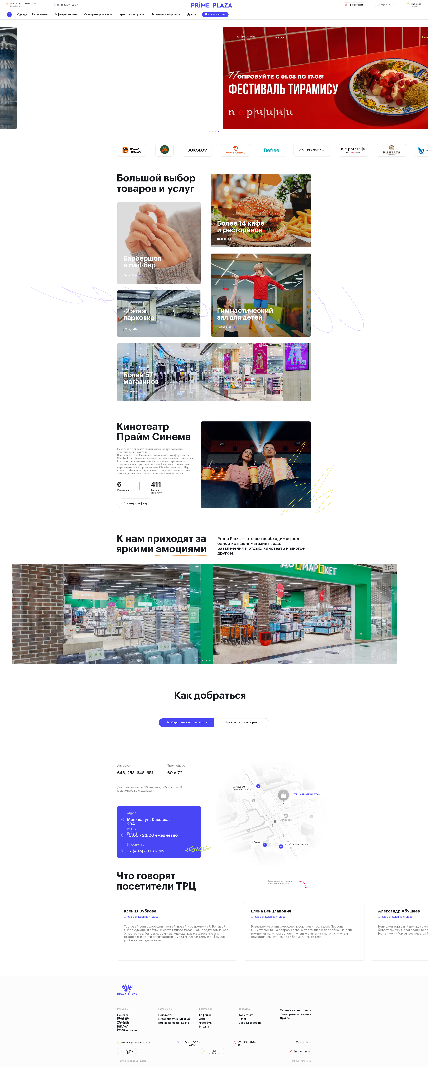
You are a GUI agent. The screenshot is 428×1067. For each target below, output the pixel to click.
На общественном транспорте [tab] (186, 722)
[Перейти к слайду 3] (215, 131)
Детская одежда (123, 1024)
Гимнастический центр (173, 1023)
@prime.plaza (303, 1042)
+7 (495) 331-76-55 (145, 851)
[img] (261, 211)
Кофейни (205, 1015)
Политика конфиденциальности (132, 1061)
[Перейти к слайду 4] (218, 131)
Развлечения (40, 14)
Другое (191, 14)
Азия (202, 1019)
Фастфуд (205, 1023)
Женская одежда (123, 1016)
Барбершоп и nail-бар (142, 262)
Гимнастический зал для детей (245, 314)
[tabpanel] (214, 804)
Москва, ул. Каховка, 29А (23, 4)
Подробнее (414, 6)
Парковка (416, 4)
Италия (204, 1026)
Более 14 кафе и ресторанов (240, 226)
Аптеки (243, 1019)
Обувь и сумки (127, 1030)
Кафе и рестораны (66, 14)
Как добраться (15, 6)
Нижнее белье (122, 1028)
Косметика (246, 1015)
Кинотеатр (165, 1015)
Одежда (22, 14)
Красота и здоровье (132, 14)
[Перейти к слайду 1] (209, 131)
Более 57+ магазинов (141, 378)
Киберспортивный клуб (174, 1019)
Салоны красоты (250, 1023)
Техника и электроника (166, 14)
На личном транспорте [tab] (241, 722)
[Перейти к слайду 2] (212, 131)
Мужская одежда (123, 1020)
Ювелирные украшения (98, 14)
